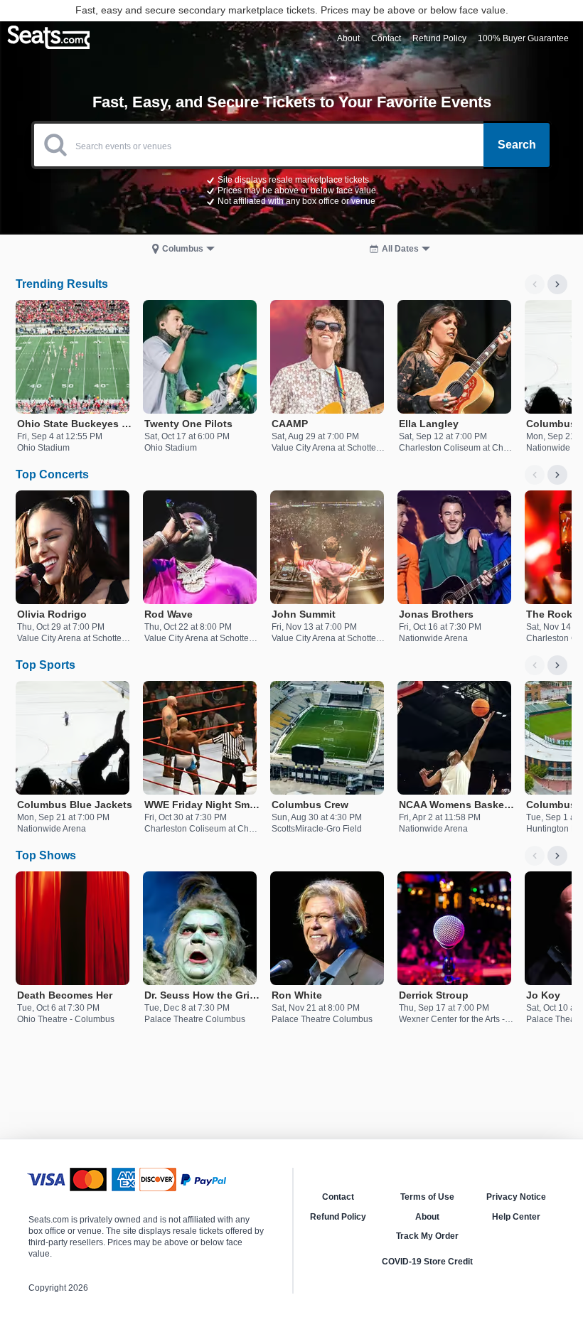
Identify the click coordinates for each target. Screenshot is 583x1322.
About (427, 1217)
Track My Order (427, 1236)
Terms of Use (427, 1197)
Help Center (516, 1217)
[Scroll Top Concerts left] (535, 475)
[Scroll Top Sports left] (535, 665)
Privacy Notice (516, 1197)
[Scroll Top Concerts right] (557, 475)
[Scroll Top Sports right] (557, 665)
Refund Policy (338, 1217)
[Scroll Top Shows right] (557, 856)
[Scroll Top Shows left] (535, 856)
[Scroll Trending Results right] (557, 284)
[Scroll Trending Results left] (535, 284)
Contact (338, 1197)
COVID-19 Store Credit (427, 1262)
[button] (291, 189)
